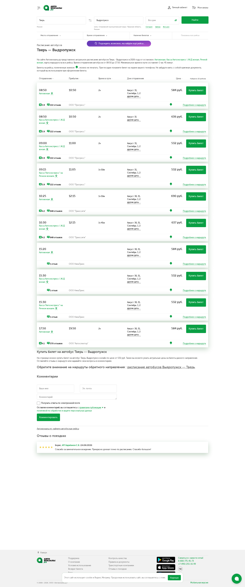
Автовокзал (160, 60)
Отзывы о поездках (117, 569)
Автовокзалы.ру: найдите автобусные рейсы (58, 429)
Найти (195, 20)
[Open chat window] (237, 579)
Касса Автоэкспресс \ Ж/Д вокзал (182, 60)
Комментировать (48, 417)
